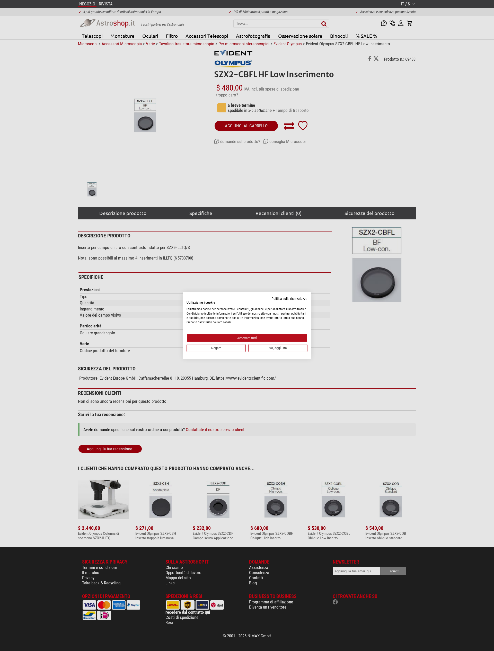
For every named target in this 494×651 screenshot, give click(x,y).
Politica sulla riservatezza (289, 298)
